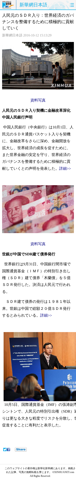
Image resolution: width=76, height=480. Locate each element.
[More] (21, 449)
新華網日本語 (33, 4)
